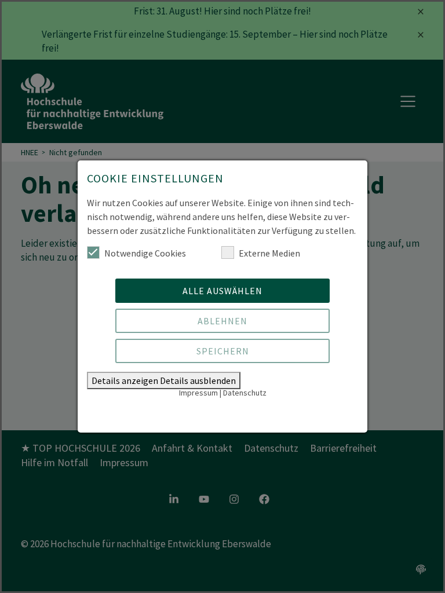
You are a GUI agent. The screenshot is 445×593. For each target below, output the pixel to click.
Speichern (222, 351)
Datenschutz (245, 392)
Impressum (198, 392)
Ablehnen (222, 321)
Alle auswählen (222, 290)
